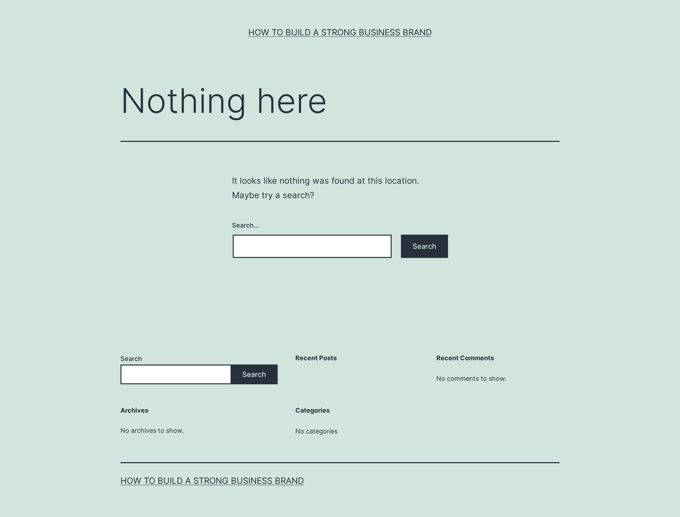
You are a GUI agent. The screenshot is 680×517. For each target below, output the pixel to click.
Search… (245, 225)
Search (131, 358)
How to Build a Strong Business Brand (340, 32)
